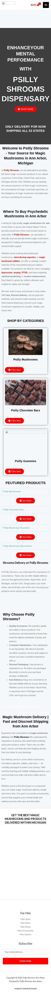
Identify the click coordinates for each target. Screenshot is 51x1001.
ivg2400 (34, 861)
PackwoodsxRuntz (31, 839)
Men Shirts (26, 923)
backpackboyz (19, 864)
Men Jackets (25, 934)
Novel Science (33, 850)
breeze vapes (17, 882)
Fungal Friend (25, 835)
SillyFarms (21, 842)
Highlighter (16, 861)
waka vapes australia (25, 853)
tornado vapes (21, 871)
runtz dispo (28, 875)
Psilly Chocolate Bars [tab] (13, 510)
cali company (20, 879)
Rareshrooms (32, 842)
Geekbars (26, 861)
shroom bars (28, 882)
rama (28, 868)
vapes (32, 868)
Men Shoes (25, 927)
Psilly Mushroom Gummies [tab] (16, 528)
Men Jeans (25, 919)
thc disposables (19, 850)
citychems (33, 871)
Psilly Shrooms (21, 235)
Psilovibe (18, 839)
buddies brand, (29, 846)
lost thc (29, 879)
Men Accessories (25, 930)
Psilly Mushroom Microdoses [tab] (17, 546)
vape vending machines (25, 985)
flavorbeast (20, 868)
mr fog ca (30, 864)
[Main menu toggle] (46, 5)
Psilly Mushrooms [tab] (12, 491)
